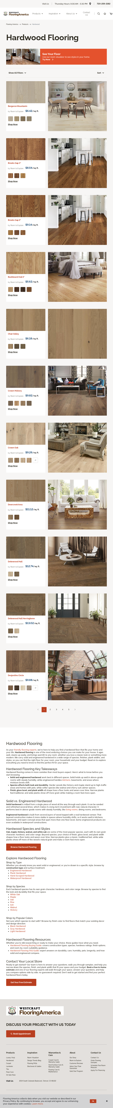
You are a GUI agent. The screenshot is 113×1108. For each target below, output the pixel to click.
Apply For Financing (98, 1070)
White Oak (15, 894)
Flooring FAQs (32, 1063)
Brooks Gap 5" (14, 220)
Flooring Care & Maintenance (53, 1071)
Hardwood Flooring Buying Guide (25, 945)
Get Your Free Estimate (21, 982)
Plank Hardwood (18, 873)
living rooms (72, 809)
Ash (12, 905)
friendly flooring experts (25, 750)
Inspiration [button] (53, 13)
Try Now (46, 59)
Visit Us (45, 4)
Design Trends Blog (34, 1060)
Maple (13, 897)
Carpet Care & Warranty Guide (54, 1061)
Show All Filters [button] (16, 73)
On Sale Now (10, 1075)
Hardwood (10, 1060)
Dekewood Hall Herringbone (21, 618)
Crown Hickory (15, 391)
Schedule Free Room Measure (98, 1066)
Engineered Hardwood (20, 870)
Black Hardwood (18, 926)
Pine (12, 902)
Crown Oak (13, 447)
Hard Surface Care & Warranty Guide (55, 1066)
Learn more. (37, 1104)
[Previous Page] (38, 709)
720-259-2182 (103, 4)
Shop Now (13, 124)
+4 (35, 460)
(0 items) (111, 13)
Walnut (13, 907)
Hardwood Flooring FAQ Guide (24, 950)
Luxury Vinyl (10, 1057)
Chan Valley (13, 334)
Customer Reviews (76, 1063)
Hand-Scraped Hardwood (22, 876)
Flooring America (12, 24)
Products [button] (36, 13)
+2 (35, 688)
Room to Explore (75, 1060)
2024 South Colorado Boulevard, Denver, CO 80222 (37, 1081)
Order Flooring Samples (96, 1061)
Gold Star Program (76, 1071)
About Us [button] (70, 13)
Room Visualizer (33, 1057)
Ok (93, 1101)
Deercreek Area (15, 504)
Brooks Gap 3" (14, 163)
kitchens (66, 780)
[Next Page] (75, 709)
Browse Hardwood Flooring (23, 847)
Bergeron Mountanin (17, 106)
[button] (98, 13)
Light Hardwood (17, 931)
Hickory (13, 910)
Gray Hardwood (17, 929)
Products (25, 24)
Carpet (8, 1063)
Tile (7, 1069)
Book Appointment (22, 1034)
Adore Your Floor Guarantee (75, 1067)
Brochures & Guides (34, 1066)
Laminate (9, 1066)
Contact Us (86, 13)
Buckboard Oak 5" (16, 277)
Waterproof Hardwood (20, 878)
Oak (12, 899)
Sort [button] (99, 73)
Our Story (73, 1057)
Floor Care (10, 1072)
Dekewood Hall (15, 561)
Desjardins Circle (16, 675)
